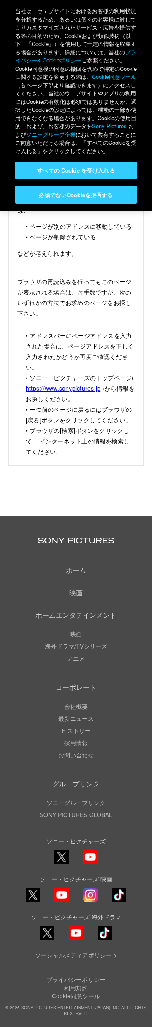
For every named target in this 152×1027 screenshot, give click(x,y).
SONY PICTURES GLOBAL (76, 815)
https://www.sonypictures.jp (63, 388)
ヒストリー (76, 730)
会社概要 (76, 706)
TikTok (119, 901)
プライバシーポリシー (76, 979)
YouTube (90, 863)
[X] (33, 895)
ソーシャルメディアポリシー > (76, 955)
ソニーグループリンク (76, 802)
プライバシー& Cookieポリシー (75, 56)
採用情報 (76, 742)
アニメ (76, 658)
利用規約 (76, 988)
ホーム (76, 570)
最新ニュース (76, 718)
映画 (76, 592)
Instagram (90, 901)
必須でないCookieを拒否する (76, 195)
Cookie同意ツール (76, 996)
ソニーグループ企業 (51, 134)
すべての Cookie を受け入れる (75, 170)
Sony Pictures (109, 126)
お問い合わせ (76, 755)
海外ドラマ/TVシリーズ (76, 646)
